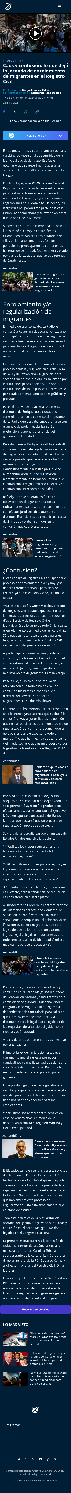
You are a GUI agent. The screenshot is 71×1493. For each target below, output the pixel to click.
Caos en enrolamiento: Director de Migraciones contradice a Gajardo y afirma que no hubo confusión (50, 1149)
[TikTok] (48, 1459)
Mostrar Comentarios (35, 1309)
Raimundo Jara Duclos (46, 92)
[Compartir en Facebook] (4, 111)
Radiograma (13, 60)
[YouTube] (41, 1459)
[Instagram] (27, 1459)
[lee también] (18, 282)
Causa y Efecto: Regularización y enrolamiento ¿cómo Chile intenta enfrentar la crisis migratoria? (50, 548)
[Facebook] (19, 1459)
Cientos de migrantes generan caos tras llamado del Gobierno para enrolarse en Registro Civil (49, 282)
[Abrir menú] (59, 6)
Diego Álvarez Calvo (36, 90)
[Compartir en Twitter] (11, 111)
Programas (12, 1425)
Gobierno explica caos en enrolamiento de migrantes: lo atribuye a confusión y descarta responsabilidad (51, 775)
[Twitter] (34, 1459)
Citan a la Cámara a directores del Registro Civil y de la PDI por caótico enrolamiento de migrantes (51, 966)
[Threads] (55, 1459)
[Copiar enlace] (33, 111)
